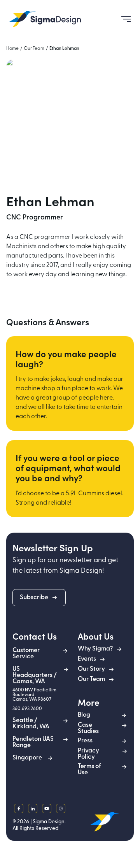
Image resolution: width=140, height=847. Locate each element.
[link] (45, 19)
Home (12, 48)
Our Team (34, 48)
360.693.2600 (27, 709)
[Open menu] (123, 19)
